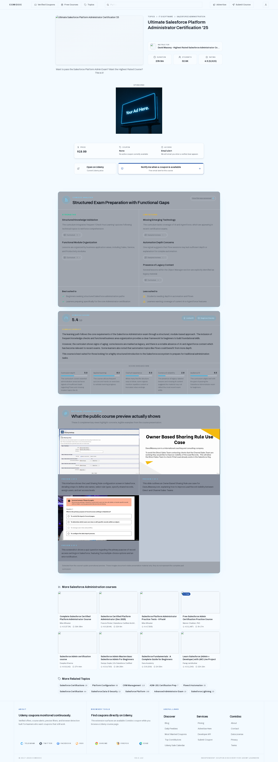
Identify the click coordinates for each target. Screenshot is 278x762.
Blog (167, 723)
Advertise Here (205, 729)
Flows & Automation (194, 685)
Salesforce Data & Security (105, 691)
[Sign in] (266, 5)
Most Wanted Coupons (176, 734)
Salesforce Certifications (73, 685)
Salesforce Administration (191, 17)
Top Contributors (173, 740)
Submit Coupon (205, 740)
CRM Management (134, 685)
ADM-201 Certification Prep (164, 685)
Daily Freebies (171, 729)
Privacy (234, 740)
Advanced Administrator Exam (170, 691)
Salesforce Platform (137, 691)
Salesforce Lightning (202, 691)
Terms (234, 745)
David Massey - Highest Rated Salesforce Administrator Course (189, 48)
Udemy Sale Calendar (175, 745)
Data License (237, 734)
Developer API (204, 734)
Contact (235, 729)
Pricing (201, 723)
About (234, 723)
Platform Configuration (105, 685)
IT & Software (166, 17)
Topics (151, 17)
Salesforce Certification (73, 691)
